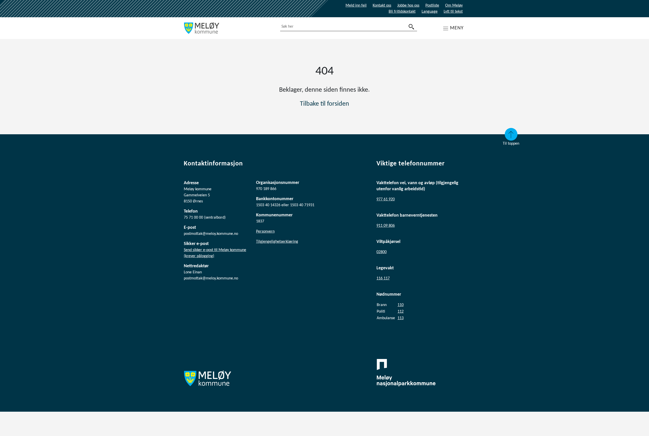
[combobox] (348, 26)
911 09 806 (385, 226)
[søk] (411, 26)
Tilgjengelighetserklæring (277, 242)
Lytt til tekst (453, 12)
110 (401, 305)
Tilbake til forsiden (324, 104)
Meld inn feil (356, 6)
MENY (457, 28)
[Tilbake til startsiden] (228, 28)
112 (401, 312)
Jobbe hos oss (408, 6)
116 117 (383, 278)
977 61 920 (385, 199)
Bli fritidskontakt (402, 12)
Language (430, 12)
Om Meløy (454, 6)
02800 (381, 252)
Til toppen (511, 144)
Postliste (432, 6)
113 (401, 318)
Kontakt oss (382, 6)
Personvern (265, 232)
